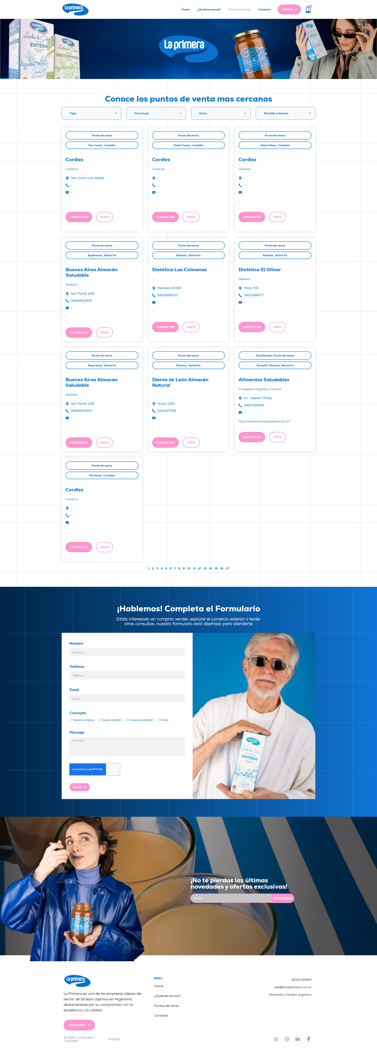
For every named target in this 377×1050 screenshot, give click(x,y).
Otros (164, 720)
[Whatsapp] (276, 1039)
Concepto (78, 713)
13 (205, 568)
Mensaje (77, 732)
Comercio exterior (141, 720)
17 (227, 568)
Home (185, 9)
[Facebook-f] (308, 1039)
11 (194, 568)
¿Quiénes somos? (209, 9)
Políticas (114, 1039)
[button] (104, 217)
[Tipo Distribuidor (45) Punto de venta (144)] (91, 113)
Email (74, 689)
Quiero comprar (83, 720)
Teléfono (77, 666)
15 (216, 568)
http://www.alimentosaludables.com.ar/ (264, 421)
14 (210, 568)
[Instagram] (287, 1039)
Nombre (76, 643)
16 (221, 568)
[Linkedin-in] (298, 1039)
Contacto (264, 9)
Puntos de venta (240, 9)
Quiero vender (111, 720)
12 (199, 568)
